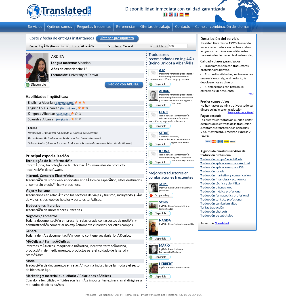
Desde (33, 46)
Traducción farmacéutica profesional (224, 195)
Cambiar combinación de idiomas (222, 27)
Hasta (75, 46)
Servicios (35, 27)
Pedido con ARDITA (123, 84)
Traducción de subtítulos (216, 215)
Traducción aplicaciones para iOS (222, 167)
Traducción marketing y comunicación (225, 175)
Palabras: (161, 46)
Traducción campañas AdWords (221, 159)
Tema (118, 46)
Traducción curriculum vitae (218, 203)
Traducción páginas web (216, 187)
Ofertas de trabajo (155, 27)
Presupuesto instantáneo (240, 112)
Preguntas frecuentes (94, 27)
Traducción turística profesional (221, 199)
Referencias (125, 27)
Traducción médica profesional (220, 191)
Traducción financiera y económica (223, 179)
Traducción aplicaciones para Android (225, 163)
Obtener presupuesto (117, 38)
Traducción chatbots (213, 211)
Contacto (182, 27)
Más (251, 94)
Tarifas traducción (212, 207)
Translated (222, 223)
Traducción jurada (212, 171)
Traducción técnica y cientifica (220, 183)
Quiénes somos (59, 27)
